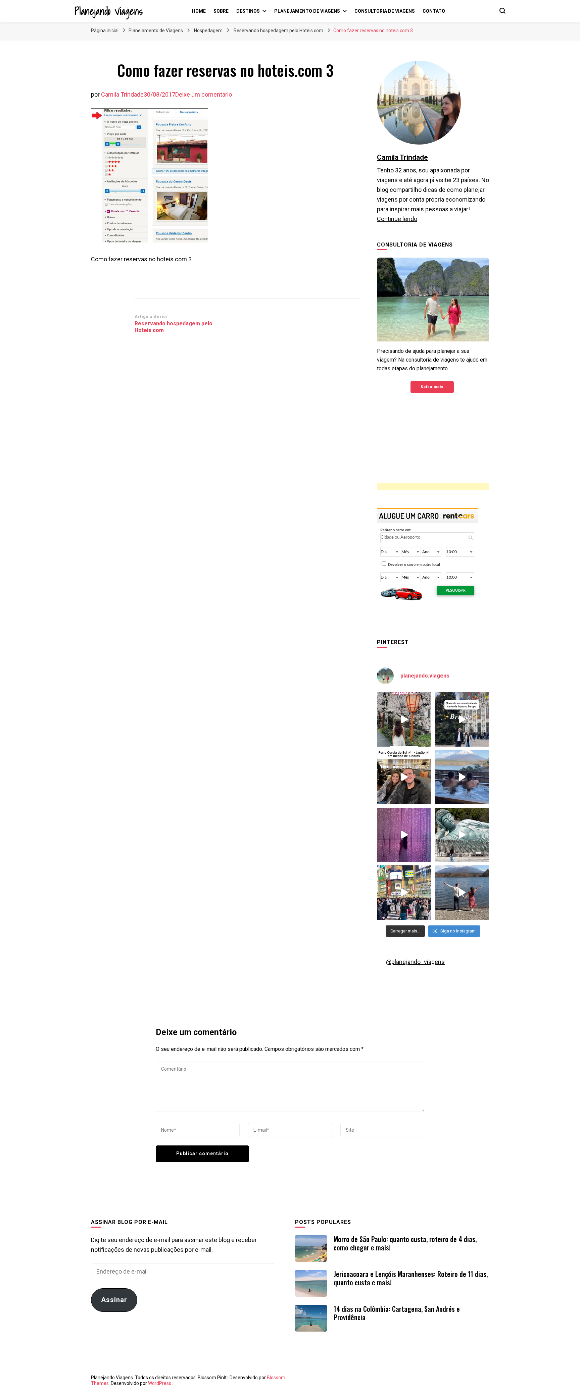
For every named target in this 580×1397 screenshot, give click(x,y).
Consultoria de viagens (384, 11)
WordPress (159, 1383)
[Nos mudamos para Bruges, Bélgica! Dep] (462, 719)
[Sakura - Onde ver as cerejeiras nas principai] (404, 719)
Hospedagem (208, 30)
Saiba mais (432, 387)
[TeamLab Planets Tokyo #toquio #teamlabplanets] (404, 835)
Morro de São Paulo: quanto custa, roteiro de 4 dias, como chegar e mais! (405, 1243)
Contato (434, 11)
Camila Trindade (122, 94)
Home (199, 11)
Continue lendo (397, 218)
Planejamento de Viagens (156, 30)
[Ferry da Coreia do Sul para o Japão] (404, 777)
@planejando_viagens (415, 961)
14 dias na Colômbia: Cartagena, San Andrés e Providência (397, 1313)
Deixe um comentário (203, 94)
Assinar (114, 1300)
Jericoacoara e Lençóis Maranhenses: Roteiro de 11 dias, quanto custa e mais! (411, 1278)
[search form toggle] (502, 11)
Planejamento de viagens (307, 11)
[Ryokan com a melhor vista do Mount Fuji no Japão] (462, 777)
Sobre (221, 11)
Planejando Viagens (109, 11)
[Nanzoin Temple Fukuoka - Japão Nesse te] (462, 835)
